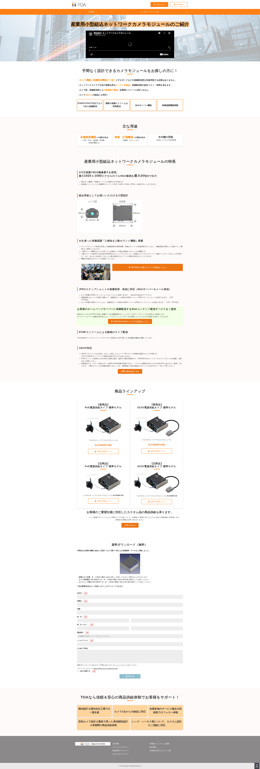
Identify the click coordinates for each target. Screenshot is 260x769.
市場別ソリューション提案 (159, 744)
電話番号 (80, 632)
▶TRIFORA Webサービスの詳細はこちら (130, 321)
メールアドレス (82, 640)
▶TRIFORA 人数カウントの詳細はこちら (147, 267)
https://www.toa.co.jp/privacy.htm (105, 668)
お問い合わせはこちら (130, 371)
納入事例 (153, 747)
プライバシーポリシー (120, 747)
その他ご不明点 (82, 648)
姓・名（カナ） (82, 624)
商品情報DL (180, 4)
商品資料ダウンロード (120, 750)
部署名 (79, 601)
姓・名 (79, 616)
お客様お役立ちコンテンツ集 (160, 750)
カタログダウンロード (120, 754)
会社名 (79, 593)
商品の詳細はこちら (104, 451)
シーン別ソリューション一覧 (149, 12)
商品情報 (91, 12)
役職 (78, 609)
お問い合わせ (160, 4)
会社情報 (115, 744)
